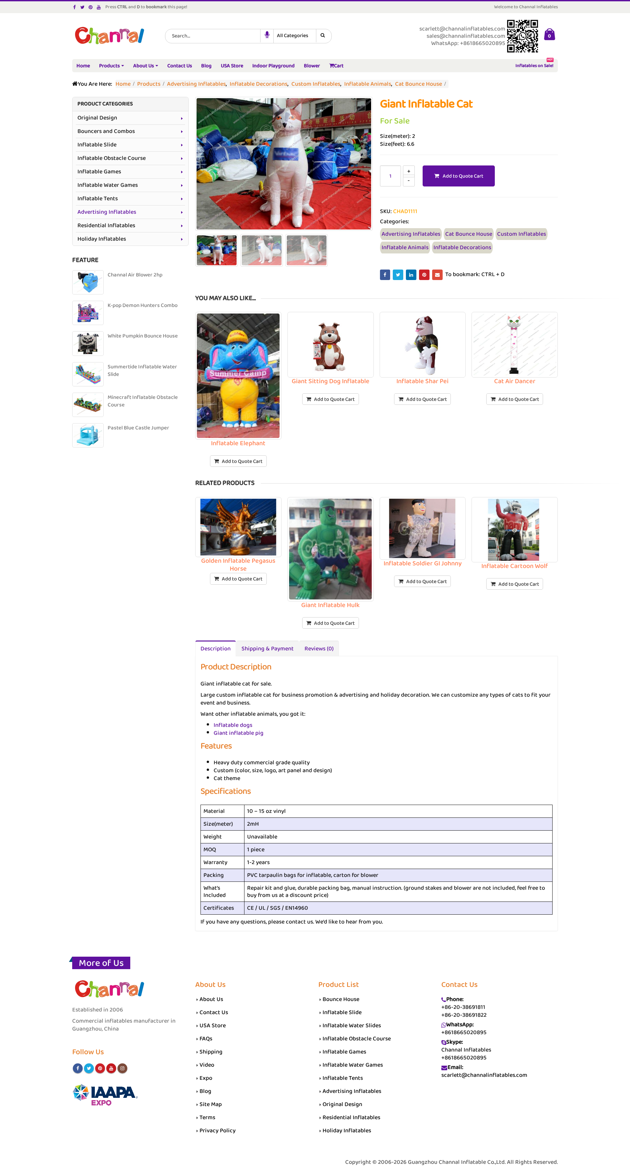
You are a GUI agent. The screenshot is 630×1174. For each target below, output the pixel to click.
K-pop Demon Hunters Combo (143, 305)
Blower (312, 66)
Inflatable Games (99, 171)
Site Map (211, 1104)
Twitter (398, 275)
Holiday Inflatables (101, 239)
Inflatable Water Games (107, 185)
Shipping (211, 1052)
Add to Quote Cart (463, 176)
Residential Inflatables (106, 225)
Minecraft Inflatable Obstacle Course (143, 401)
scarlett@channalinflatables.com (484, 1075)
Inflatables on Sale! (534, 64)
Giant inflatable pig (238, 733)
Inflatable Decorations (462, 247)
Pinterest (424, 275)
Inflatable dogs (233, 725)
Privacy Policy (218, 1130)
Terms (207, 1117)
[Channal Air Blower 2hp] (88, 282)
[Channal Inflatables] (108, 36)
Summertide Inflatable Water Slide (142, 371)
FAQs (206, 1038)
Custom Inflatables (521, 234)
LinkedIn (411, 275)
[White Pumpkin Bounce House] (88, 343)
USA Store (232, 66)
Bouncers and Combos (106, 131)
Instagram (122, 1068)
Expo (206, 1078)
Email (437, 275)
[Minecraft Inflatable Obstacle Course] (88, 405)
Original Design (97, 118)
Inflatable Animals (405, 247)
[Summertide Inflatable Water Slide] (88, 374)
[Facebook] (75, 7)
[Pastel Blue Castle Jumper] (88, 435)
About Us (143, 66)
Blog (206, 66)
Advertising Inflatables (411, 234)
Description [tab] (215, 648)
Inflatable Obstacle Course (111, 158)
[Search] (323, 35)
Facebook (385, 275)
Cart (339, 66)
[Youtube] (99, 7)
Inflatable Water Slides (352, 1025)
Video (207, 1065)
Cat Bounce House (468, 234)
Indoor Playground (273, 66)
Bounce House (341, 999)
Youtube (111, 1068)
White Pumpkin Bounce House (143, 336)
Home (83, 66)
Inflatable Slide (96, 145)
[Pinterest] (91, 7)
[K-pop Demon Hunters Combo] (88, 313)
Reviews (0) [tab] (319, 648)
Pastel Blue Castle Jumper (138, 428)
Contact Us (179, 66)
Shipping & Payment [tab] (268, 648)
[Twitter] (83, 7)
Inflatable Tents (97, 198)
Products (109, 66)
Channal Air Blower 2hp (135, 275)
